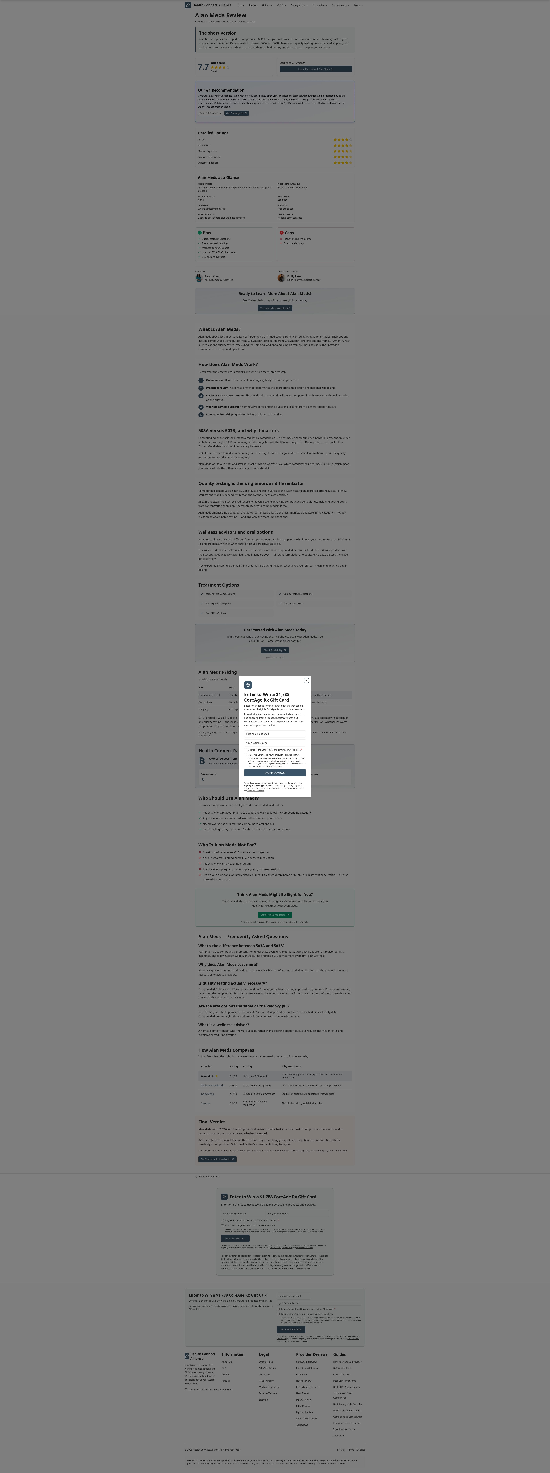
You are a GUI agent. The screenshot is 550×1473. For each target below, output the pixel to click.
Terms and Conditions (255, 790)
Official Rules (267, 749)
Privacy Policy (298, 788)
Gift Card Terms (286, 788)
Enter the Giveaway (275, 772)
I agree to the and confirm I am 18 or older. (275, 749)
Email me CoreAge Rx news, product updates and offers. (274, 755)
